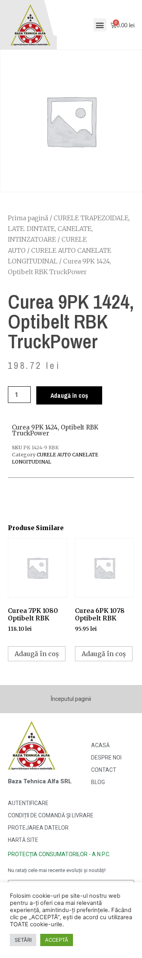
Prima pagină (28, 218)
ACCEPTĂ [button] (56, 940)
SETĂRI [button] (23, 940)
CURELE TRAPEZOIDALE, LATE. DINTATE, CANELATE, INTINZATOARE (69, 228)
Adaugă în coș (69, 395)
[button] (99, 24)
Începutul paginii (71, 699)
